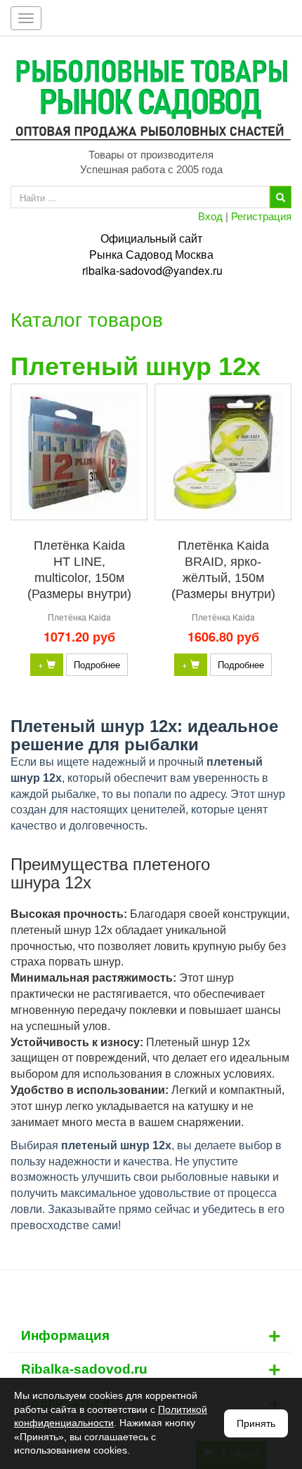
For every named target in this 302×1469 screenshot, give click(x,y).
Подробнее (97, 664)
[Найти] (280, 197)
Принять (256, 1423)
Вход (210, 215)
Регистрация (261, 215)
